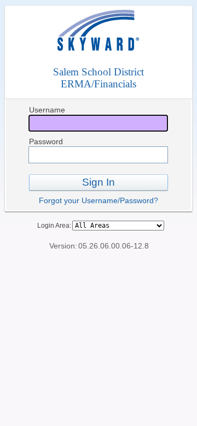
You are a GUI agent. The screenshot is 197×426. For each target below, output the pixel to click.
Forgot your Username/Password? (98, 200)
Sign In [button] (98, 182)
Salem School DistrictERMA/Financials (98, 78)
